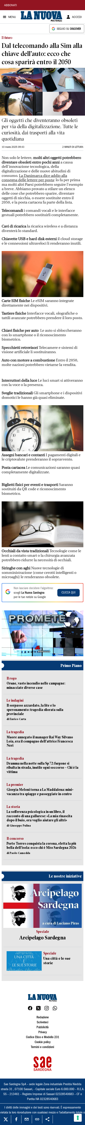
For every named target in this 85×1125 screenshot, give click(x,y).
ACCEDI (77, 17)
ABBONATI (10, 5)
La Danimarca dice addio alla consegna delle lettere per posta (34, 178)
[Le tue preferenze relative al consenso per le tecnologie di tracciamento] (78, 1118)
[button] (42, 632)
